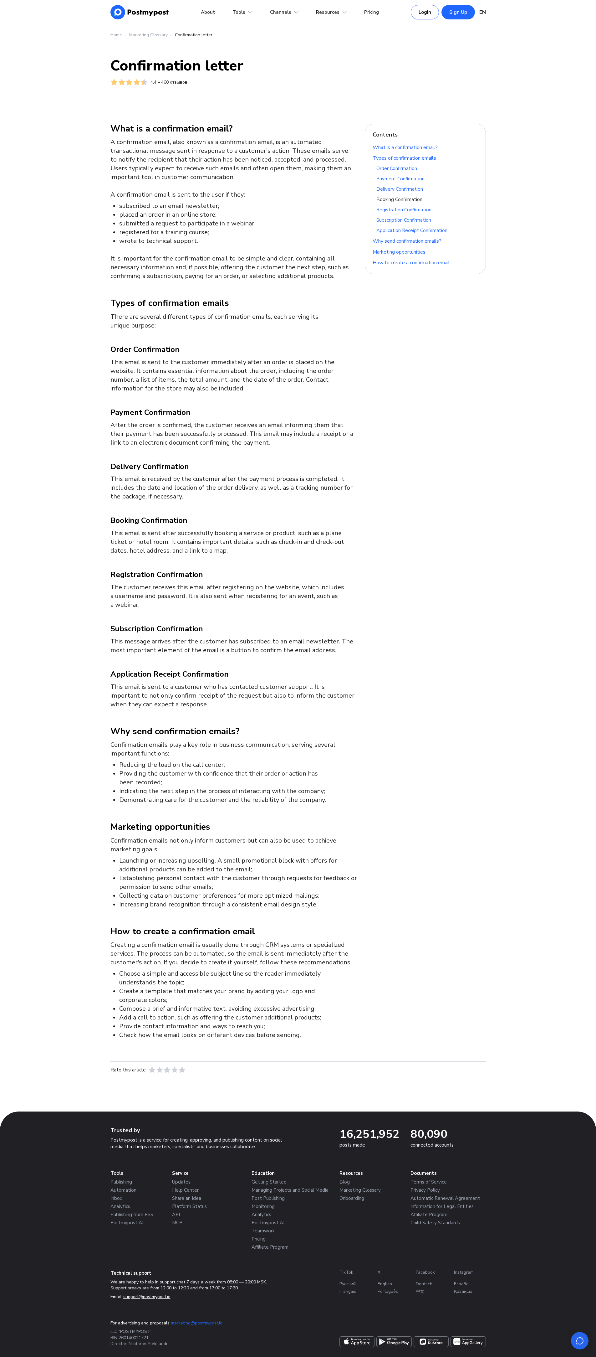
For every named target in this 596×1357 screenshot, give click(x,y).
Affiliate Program (270, 1247)
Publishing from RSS (131, 1214)
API (176, 1214)
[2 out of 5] (159, 1070)
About (208, 12)
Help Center (185, 1190)
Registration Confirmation (403, 210)
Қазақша (463, 1291)
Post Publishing (268, 1198)
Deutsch (424, 1284)
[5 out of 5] (182, 1070)
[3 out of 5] (167, 1070)
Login (425, 12)
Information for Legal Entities (442, 1206)
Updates (181, 1182)
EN (482, 12)
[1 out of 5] (152, 1070)
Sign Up (458, 12)
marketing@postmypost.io (196, 1323)
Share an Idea (186, 1198)
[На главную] (139, 12)
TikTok (346, 1272)
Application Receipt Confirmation (411, 230)
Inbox (116, 1198)
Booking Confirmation (399, 199)
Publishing (121, 1182)
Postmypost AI (126, 1223)
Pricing (371, 12)
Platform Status (189, 1206)
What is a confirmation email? (405, 147)
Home (116, 35)
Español (462, 1284)
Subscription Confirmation (403, 220)
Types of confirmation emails (404, 158)
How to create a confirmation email (411, 262)
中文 (420, 1291)
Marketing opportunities (399, 252)
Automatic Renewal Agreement (445, 1198)
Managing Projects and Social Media (290, 1190)
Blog (344, 1182)
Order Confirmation (396, 168)
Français (347, 1291)
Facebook (425, 1272)
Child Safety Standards (435, 1223)
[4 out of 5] (174, 1070)
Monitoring (263, 1206)
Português (388, 1291)
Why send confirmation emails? (407, 241)
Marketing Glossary (148, 35)
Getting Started (269, 1182)
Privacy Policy (425, 1190)
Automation (123, 1190)
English (385, 1284)
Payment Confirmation (400, 179)
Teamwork (263, 1231)
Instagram (464, 1272)
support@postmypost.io (147, 1297)
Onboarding (351, 1198)
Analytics (120, 1206)
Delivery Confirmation (399, 189)
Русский (347, 1284)
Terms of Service (428, 1182)
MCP (177, 1223)
